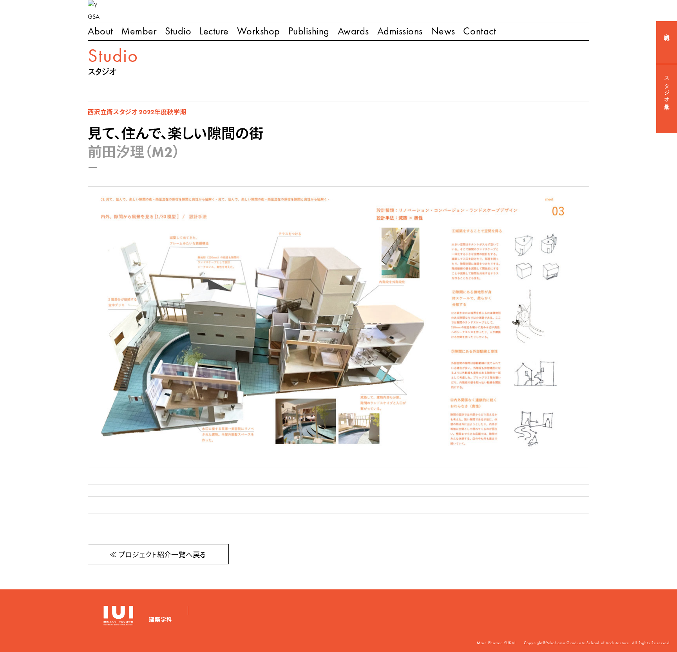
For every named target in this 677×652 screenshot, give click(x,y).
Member (139, 31)
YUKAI (510, 643)
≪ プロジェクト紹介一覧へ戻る (158, 555)
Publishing (308, 31)
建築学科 (160, 619)
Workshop (258, 31)
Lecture (214, 31)
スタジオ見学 (667, 86)
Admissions (400, 31)
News (443, 31)
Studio (178, 31)
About (100, 31)
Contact (479, 31)
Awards (353, 31)
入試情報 (667, 30)
